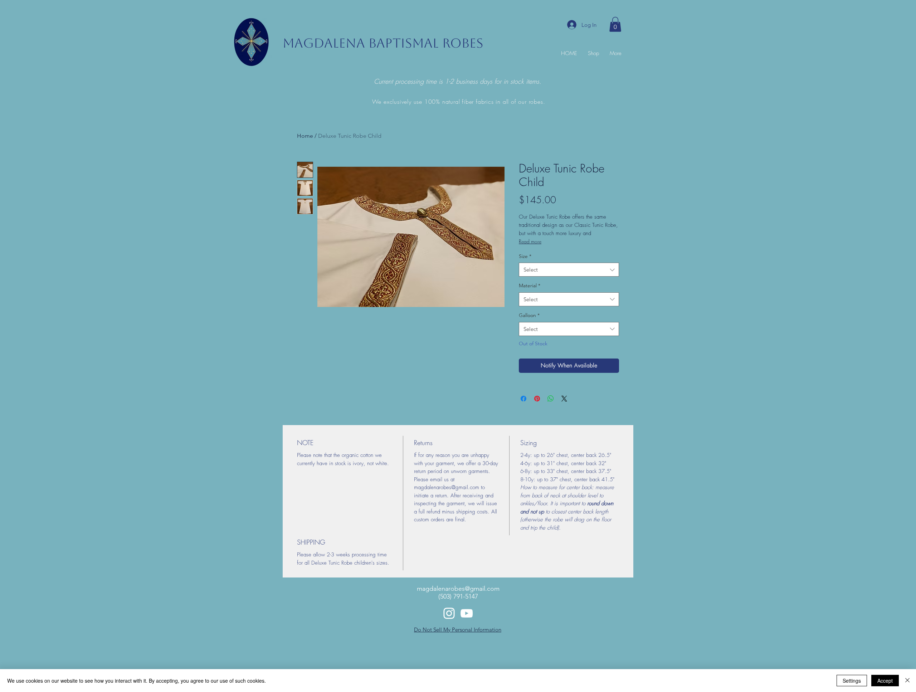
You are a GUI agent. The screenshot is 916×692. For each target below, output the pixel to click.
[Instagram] (449, 613)
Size (525, 256)
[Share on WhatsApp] (550, 398)
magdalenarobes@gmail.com (458, 589)
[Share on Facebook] (523, 398)
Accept (885, 680)
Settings (852, 680)
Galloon (529, 315)
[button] (615, 24)
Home (305, 135)
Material (529, 285)
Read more (530, 241)
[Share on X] (564, 398)
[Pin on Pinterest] (537, 398)
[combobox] (569, 270)
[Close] (907, 680)
